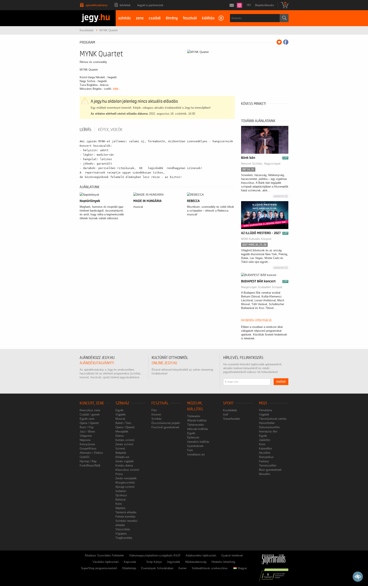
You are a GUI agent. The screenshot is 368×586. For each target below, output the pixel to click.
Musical (120, 418)
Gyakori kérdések (232, 555)
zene (140, 18)
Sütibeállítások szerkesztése (209, 568)
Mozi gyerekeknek (270, 469)
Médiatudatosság (195, 561)
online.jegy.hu (164, 363)
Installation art (196, 454)
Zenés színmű (124, 444)
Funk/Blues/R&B (90, 465)
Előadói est (122, 457)
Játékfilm (264, 440)
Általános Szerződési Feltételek (104, 555)
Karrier (182, 568)
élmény (172, 18)
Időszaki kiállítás (197, 429)
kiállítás (208, 18)
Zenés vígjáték (124, 461)
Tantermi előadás (126, 512)
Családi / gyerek (90, 414)
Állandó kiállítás (197, 420)
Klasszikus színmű (127, 469)
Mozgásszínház (125, 482)
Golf (225, 414)
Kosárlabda (230, 410)
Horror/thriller (267, 423)
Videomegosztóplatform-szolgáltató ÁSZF (155, 555)
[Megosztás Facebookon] (285, 42)
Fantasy (264, 461)
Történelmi (193, 416)
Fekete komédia (125, 516)
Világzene (86, 435)
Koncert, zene (92, 403)
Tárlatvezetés (195, 424)
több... (117, 88)
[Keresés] (284, 18)
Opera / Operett (89, 423)
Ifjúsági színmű (124, 486)
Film (154, 410)
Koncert (156, 414)
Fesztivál (160, 403)
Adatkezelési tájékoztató (201, 555)
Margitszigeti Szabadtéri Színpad (261, 287)
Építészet (193, 437)
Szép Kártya (154, 561)
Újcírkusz (121, 495)
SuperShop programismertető (99, 568)
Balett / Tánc (123, 423)
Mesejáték (121, 431)
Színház (122, 403)
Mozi (263, 403)
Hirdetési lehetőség (223, 561)
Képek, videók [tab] (110, 129)
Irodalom (120, 491)
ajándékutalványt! (97, 363)
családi (155, 18)
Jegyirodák (173, 561)
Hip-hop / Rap (88, 461)
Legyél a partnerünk (150, 5)
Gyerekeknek (195, 446)
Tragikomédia (123, 537)
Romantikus (266, 457)
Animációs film (268, 431)
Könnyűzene (87, 444)
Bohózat (120, 499)
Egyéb (119, 410)
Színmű (120, 448)
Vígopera (120, 533)
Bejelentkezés (264, 5)
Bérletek (125, 5)
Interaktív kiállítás (198, 441)
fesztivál (190, 18)
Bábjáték (120, 452)
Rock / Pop (86, 427)
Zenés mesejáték (126, 478)
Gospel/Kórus (88, 448)
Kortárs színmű (124, 440)
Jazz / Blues (87, 431)
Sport (228, 403)
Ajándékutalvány (97, 5)
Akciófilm (264, 452)
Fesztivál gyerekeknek (165, 427)
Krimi (118, 503)
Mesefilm (264, 474)
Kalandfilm (265, 448)
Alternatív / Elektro (91, 452)
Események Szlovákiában (157, 568)
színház (124, 18)
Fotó (190, 450)
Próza (119, 474)
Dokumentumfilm (269, 427)
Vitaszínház (122, 529)
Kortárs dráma (124, 465)
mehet (281, 382)
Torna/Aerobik (231, 418)
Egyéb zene (87, 418)
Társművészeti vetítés (273, 418)
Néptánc (120, 508)
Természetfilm (267, 465)
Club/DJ (84, 457)
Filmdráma (265, 410)
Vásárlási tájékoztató (106, 561)
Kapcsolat (130, 561)
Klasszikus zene (90, 410)
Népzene (85, 440)
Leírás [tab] (85, 129)
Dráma (119, 435)
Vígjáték (120, 414)
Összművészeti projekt (165, 423)
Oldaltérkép (129, 568)
